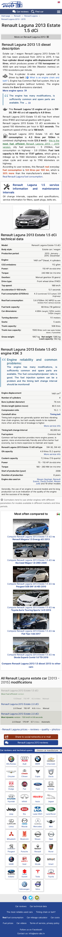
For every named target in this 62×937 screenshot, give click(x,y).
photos (56, 729)
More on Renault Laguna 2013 (29, 37)
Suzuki (24, 876)
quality (45, 729)
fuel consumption (13, 917)
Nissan (37, 839)
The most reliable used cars (20, 912)
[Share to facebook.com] (24, 897)
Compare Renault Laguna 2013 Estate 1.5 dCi (31, 537)
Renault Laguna (31, 16)
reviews (34, 729)
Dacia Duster (46, 481)
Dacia (50, 776)
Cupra (37, 776)
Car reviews (23, 11)
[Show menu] (59, 12)
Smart (50, 864)
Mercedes (37, 826)
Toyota (51, 876)
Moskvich (24, 839)
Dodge (11, 789)
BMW (37, 764)
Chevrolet (51, 764)
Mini (51, 826)
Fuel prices (8, 923)
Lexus (11, 826)
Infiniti (24, 801)
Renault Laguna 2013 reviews (33, 742)
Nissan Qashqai (44, 479)
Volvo (37, 889)
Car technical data (38, 906)
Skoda (37, 864)
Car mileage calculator (37, 917)
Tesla (37, 876)
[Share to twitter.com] (30, 897)
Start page (5, 16)
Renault (17, 16)
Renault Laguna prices (14, 729)
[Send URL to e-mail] (36, 897)
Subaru (11, 876)
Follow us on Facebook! (31, 929)
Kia (24, 814)
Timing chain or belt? (46, 912)
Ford (38, 789)
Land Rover (51, 814)
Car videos (21, 923)
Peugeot (11, 851)
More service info (52, 426)
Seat (24, 864)
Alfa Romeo (11, 764)
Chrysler (11, 776)
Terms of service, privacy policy (44, 923)
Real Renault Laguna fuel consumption (23, 176)
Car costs (55, 917)
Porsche (24, 851)
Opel (51, 839)
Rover (50, 851)
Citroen (24, 776)
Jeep (11, 814)
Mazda (24, 826)
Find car (39, 11)
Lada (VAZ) (37, 814)
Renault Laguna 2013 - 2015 (13, 19)
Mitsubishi (11, 839)
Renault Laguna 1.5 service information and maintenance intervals (31, 188)
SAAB (11, 864)
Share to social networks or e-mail (33, 736)
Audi (24, 764)
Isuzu (37, 801)
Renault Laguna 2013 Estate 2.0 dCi (20, 704)
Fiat (24, 789)
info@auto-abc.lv (37, 933)
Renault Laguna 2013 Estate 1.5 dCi (19, 690)
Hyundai (11, 801)
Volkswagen (24, 889)
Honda (51, 789)
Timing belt (55, 414)
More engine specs (13, 90)
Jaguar (51, 801)
